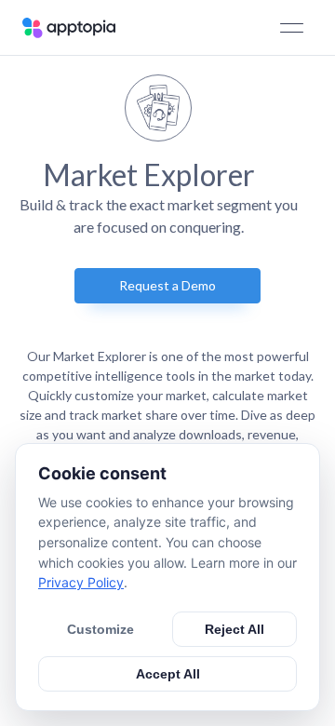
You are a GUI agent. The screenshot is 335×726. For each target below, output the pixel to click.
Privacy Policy (81, 582)
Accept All (168, 673)
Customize (100, 629)
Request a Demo (167, 285)
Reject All (234, 629)
